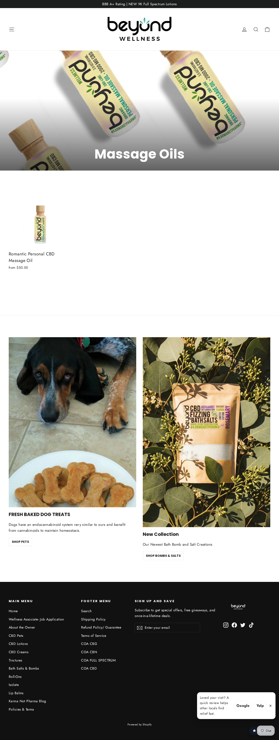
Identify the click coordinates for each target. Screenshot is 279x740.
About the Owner (22, 627)
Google (243, 705)
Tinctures (15, 660)
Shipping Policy (93, 619)
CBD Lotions (18, 643)
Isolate (14, 684)
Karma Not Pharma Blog (27, 701)
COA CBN (89, 652)
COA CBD (89, 668)
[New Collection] (206, 432)
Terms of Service (93, 635)
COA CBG (89, 643)
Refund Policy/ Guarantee (101, 627)
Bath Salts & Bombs (24, 668)
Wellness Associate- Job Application (36, 619)
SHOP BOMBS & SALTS (163, 556)
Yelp (260, 705)
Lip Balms (16, 693)
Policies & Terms (21, 709)
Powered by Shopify (140, 724)
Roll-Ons (15, 676)
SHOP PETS (20, 542)
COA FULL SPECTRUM (98, 660)
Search (86, 611)
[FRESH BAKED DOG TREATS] (72, 422)
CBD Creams (18, 652)
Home (13, 611)
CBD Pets (16, 635)
